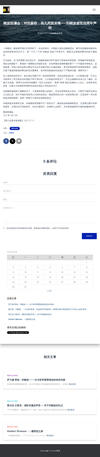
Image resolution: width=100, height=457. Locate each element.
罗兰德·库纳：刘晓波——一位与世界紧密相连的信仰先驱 (31, 304)
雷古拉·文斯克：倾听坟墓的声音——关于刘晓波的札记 (30, 314)
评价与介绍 (14, 128)
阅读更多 (72, 384)
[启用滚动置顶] (95, 452)
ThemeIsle (52, 451)
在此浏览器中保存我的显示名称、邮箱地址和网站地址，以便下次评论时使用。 (38, 228)
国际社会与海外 (12, 375)
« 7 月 (49, 291)
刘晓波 (11, 133)
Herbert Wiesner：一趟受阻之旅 (21, 319)
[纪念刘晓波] (7, 10)
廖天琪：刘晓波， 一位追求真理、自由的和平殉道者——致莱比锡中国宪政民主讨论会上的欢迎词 (47, 309)
